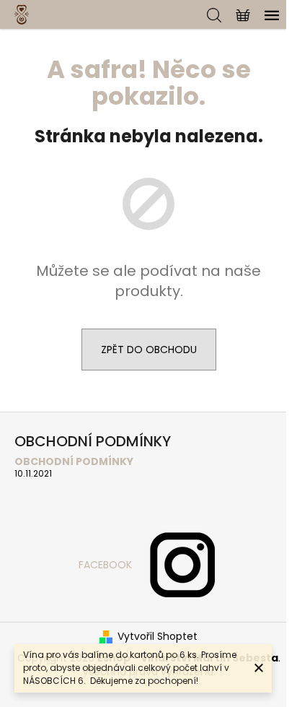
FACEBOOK (105, 565)
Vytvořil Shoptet (158, 636)
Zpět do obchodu (149, 349)
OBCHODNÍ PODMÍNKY (73, 461)
